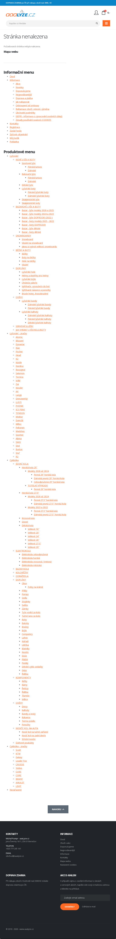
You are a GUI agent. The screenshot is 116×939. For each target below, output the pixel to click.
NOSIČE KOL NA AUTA (27, 728)
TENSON (20, 413)
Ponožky (26, 724)
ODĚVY (19, 297)
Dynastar (20, 344)
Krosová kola (28, 518)
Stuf (18, 453)
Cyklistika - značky (18, 746)
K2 (17, 358)
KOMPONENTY (23, 677)
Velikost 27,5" (34, 543)
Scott (18, 750)
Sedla (24, 597)
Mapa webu (65, 861)
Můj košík (14, 138)
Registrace (15, 127)
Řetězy (25, 688)
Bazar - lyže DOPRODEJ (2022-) (37, 217)
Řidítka (25, 673)
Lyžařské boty (28, 188)
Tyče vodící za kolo (31, 612)
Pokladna (14, 141)
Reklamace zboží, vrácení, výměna (32, 109)
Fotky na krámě (35, 587)
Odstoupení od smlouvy (27, 105)
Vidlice (25, 699)
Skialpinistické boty (31, 203)
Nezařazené (16, 789)
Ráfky (24, 681)
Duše (24, 655)
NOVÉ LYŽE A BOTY (25, 159)
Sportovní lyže (28, 163)
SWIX (18, 442)
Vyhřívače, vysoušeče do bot (36, 286)
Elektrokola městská (32, 565)
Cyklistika (14, 460)
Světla (25, 605)
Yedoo (19, 768)
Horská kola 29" (29, 467)
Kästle (19, 362)
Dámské (32, 170)
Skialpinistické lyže (30, 199)
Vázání (25, 264)
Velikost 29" (33, 547)
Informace (15, 80)
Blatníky (25, 648)
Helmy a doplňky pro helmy (35, 275)
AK (17, 391)
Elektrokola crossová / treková (37, 561)
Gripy (24, 670)
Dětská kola (27, 525)
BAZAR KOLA (22, 568)
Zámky (25, 608)
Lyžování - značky (18, 333)
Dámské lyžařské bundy (39, 304)
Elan (18, 348)
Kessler (19, 387)
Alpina (19, 438)
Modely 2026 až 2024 (38, 471)
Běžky (25, 253)
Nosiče (25, 652)
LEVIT (18, 786)
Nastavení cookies (68, 865)
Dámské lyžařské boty (39, 195)
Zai (17, 384)
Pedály (25, 663)
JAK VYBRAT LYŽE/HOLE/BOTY (31, 329)
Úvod (12, 76)
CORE (18, 775)
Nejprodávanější (24, 94)
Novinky (20, 87)
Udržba (25, 645)
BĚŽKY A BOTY (23, 250)
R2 (17, 456)
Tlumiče (25, 695)
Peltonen (20, 427)
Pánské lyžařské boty (38, 192)
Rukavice (26, 717)
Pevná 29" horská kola (45, 474)
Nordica (19, 366)
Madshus (20, 431)
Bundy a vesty (28, 713)
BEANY (19, 779)
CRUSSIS (20, 764)
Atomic (19, 337)
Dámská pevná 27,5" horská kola (50, 503)
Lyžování (14, 156)
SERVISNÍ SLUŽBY (24, 326)
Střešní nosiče (28, 739)
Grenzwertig (21, 398)
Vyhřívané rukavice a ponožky (36, 290)
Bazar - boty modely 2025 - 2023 (38, 221)
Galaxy (19, 757)
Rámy (24, 684)
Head (18, 355)
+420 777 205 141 (13, 848)
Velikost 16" (33, 529)
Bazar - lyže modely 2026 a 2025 (38, 210)
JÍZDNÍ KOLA (22, 463)
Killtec (18, 424)
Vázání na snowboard (32, 242)
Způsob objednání (18, 134)
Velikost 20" (33, 532)
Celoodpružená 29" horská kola (49, 482)
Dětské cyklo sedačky (32, 666)
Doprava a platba (24, 98)
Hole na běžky (28, 261)
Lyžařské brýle (29, 279)
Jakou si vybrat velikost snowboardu (39, 246)
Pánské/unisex (35, 166)
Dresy (24, 706)
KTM (18, 753)
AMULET (20, 782)
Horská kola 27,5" (30, 492)
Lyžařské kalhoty (30, 311)
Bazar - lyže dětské (31, 228)
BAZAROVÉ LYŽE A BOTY (28, 206)
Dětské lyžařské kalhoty (39, 322)
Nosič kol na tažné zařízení (35, 731)
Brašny (25, 626)
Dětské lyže (27, 185)
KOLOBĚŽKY (22, 572)
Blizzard (19, 340)
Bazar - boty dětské (31, 232)
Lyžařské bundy (29, 300)
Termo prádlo (28, 721)
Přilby (24, 590)
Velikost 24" (33, 536)
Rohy (24, 619)
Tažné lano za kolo (31, 616)
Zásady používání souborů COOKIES (33, 119)
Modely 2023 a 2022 (38, 507)
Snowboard (27, 239)
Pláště (25, 659)
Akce (18, 83)
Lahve (25, 637)
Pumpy (25, 594)
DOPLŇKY (21, 268)
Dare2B (19, 420)
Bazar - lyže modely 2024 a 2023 (38, 213)
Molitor (19, 416)
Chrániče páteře (29, 282)
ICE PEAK (20, 409)
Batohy (25, 623)
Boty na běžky (29, 257)
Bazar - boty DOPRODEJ (34, 224)
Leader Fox (21, 760)
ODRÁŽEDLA (22, 576)
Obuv (24, 583)
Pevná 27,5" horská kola (46, 500)
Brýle (24, 630)
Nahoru (57, 809)
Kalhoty (25, 710)
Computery (27, 634)
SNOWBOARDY (23, 235)
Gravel (25, 521)
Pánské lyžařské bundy (39, 308)
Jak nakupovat (22, 101)
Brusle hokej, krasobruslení (35, 293)
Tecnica (19, 376)
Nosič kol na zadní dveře (34, 735)
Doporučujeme (23, 90)
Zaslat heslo (16, 130)
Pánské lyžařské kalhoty (39, 319)
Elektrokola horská (31, 558)
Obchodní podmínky (25, 112)
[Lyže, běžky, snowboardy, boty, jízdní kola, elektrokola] (20, 12)
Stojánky (26, 601)
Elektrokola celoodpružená (35, 554)
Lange (19, 395)
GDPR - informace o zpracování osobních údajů (39, 116)
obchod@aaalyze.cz (15, 856)
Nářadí (25, 641)
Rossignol (20, 369)
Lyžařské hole (28, 271)
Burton (19, 449)
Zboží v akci (65, 843)
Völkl (18, 380)
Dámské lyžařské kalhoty (40, 315)
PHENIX (19, 405)
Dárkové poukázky (25, 742)
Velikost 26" (33, 539)
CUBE (18, 771)
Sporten (19, 434)
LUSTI (19, 402)
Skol (18, 445)
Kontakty (14, 123)
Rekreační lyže (29, 174)
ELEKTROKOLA (23, 550)
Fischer (19, 351)
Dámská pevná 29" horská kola (49, 478)
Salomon (20, 373)
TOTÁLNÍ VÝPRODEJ (38, 485)
